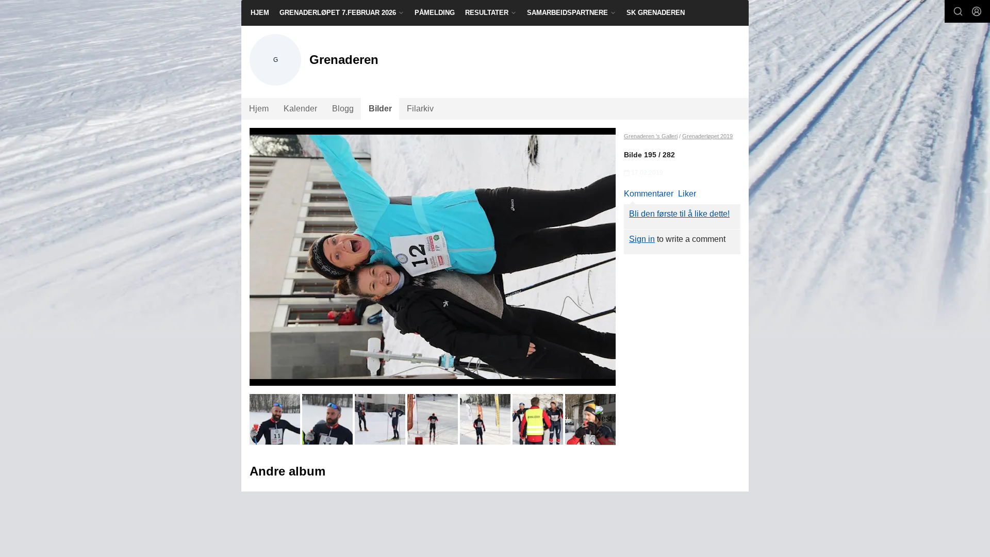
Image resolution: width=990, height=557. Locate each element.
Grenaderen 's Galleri (651, 136)
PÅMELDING (435, 13)
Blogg (343, 108)
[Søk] (958, 11)
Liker (687, 193)
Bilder (380, 108)
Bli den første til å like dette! (679, 213)
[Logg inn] (976, 11)
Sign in (642, 239)
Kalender (300, 108)
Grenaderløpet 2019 (707, 136)
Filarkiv (420, 108)
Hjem (260, 13)
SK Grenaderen (655, 13)
